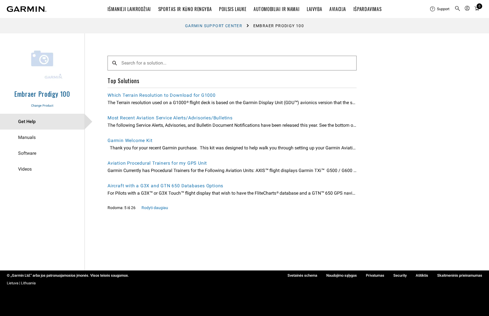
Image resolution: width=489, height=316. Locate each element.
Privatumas (375, 275)
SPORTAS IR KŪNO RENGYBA (185, 9)
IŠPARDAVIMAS (367, 9)
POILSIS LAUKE (232, 9)
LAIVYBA (314, 9)
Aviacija (337, 9)
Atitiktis (422, 275)
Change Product (42, 106)
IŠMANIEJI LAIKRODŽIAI (129, 9)
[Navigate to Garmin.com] (26, 9)
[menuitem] (440, 9)
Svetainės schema (302, 275)
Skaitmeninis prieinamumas (459, 275)
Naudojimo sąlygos (341, 275)
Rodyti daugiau (154, 207)
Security (400, 275)
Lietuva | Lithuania (21, 283)
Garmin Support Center (213, 25)
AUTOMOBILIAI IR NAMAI (276, 9)
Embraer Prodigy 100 (42, 94)
